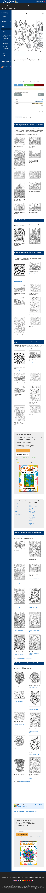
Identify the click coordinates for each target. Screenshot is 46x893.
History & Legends (18, 514)
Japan (30, 514)
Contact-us (26, 877)
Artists (23, 5)
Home (2, 5)
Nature (16, 509)
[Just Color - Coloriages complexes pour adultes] (18, 880)
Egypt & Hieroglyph (33, 511)
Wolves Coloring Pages (34, 709)
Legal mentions (30, 877)
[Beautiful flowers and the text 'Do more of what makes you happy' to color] (35, 772)
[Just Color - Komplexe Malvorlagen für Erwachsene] (25, 880)
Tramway (40, 103)
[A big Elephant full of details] (19, 772)
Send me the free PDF (22, 834)
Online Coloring (4, 8)
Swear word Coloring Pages (19, 724)
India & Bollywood (32, 512)
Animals (16, 508)
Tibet (30, 526)
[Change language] (44, 1)
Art (15, 512)
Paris (30, 521)
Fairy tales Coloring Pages (35, 560)
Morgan (42, 99)
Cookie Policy (36, 877)
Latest (14, 5)
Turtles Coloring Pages (19, 701)
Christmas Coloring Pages (34, 754)
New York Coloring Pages (19, 551)
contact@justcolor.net (38, 888)
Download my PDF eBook (22, 450)
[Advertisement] (29, 71)
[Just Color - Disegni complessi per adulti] (20, 880)
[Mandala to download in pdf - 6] (35, 683)
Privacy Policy (39, 836)
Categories (8, 5)
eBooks (10, 8)
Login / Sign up (40, 1)
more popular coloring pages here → (26, 781)
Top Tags (21, 877)
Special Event (17, 506)
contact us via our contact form (23, 888)
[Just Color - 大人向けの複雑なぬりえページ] (32, 880)
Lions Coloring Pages (18, 687)
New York (31, 518)
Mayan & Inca (31, 515)
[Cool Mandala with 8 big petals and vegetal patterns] (19, 746)
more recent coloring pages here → (26, 658)
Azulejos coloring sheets (18, 281)
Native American (32, 517)
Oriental (30, 520)
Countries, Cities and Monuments (26, 11)
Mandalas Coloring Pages (34, 687)
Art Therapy (17, 505)
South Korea (31, 523)
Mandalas (17, 503)
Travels (18, 11)
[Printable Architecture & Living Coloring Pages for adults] (14, 811)
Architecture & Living (39, 101)
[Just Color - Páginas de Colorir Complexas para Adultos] (27, 880)
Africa (30, 505)
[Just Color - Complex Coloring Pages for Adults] (15, 880)
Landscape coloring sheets (34, 273)
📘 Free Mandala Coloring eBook (6, 67)
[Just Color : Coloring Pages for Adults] (10, 1)
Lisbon (33, 103)
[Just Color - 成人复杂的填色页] (29, 880)
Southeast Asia (32, 524)
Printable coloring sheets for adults (26, 811)
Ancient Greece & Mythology (6, 33)
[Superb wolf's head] (35, 706)
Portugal (37, 103)
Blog (15, 8)
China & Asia (31, 509)
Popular (18, 5)
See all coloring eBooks (22, 454)
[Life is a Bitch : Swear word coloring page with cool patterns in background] (19, 719)
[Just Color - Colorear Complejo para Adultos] (23, 880)
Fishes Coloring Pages (19, 630)
